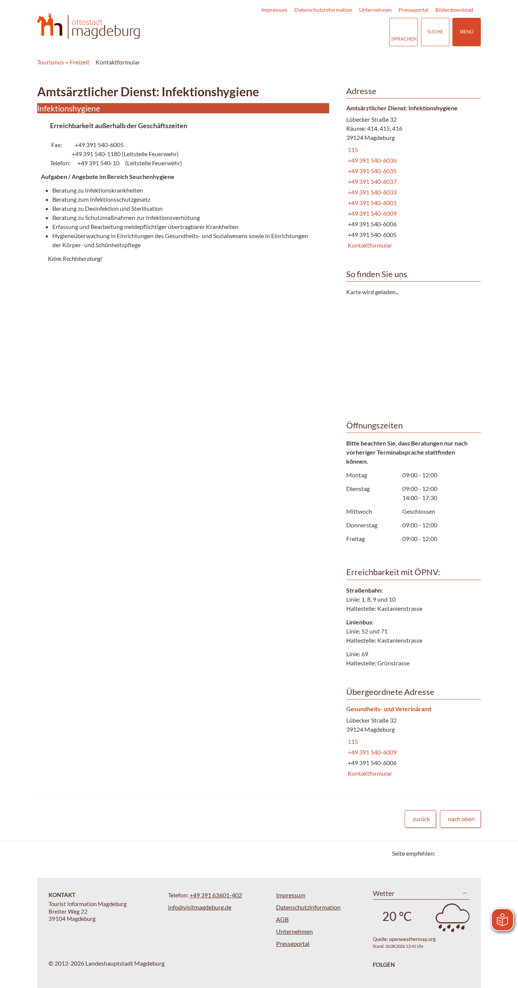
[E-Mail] (463, 853)
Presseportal (414, 9)
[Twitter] (444, 853)
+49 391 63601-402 (216, 895)
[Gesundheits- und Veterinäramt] (410, 741)
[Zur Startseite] (88, 26)
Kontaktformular (369, 245)
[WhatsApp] (472, 853)
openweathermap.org (412, 939)
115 (352, 149)
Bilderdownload (454, 9)
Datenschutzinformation (323, 9)
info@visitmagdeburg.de (199, 907)
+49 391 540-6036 (371, 160)
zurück (421, 818)
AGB (282, 919)
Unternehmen (375, 9)
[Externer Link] (337, 32)
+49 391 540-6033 (371, 192)
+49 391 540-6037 (371, 181)
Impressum (274, 9)
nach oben (461, 818)
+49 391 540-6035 (371, 170)
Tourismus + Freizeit (63, 62)
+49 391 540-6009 (371, 213)
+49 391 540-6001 (371, 202)
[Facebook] (453, 853)
